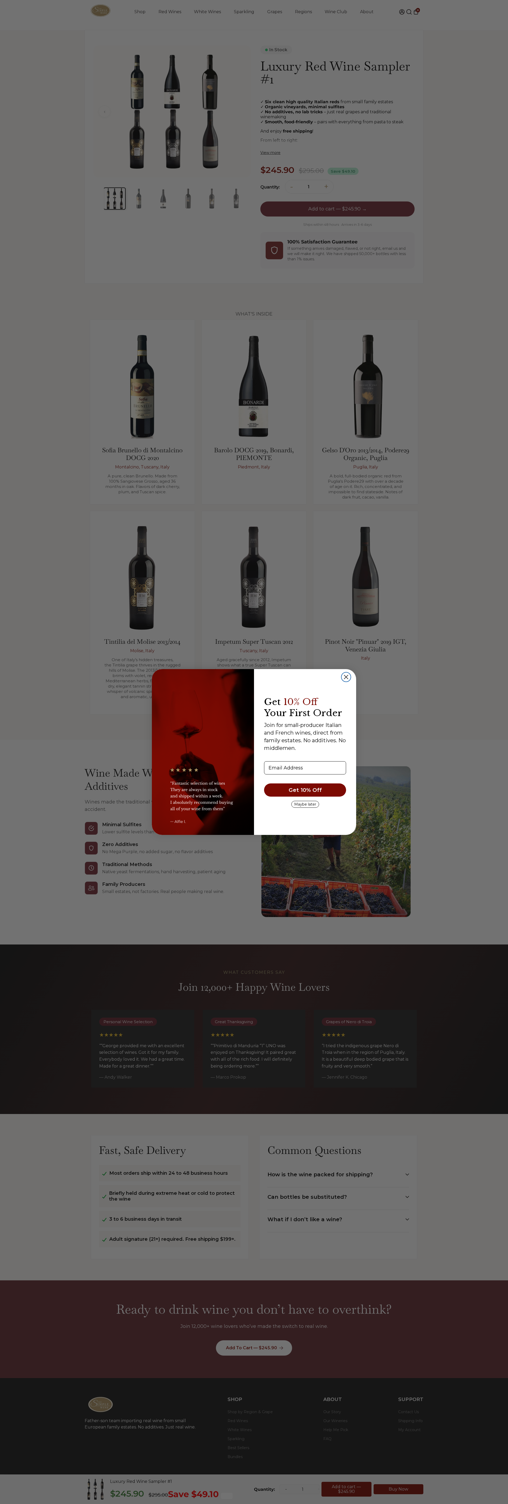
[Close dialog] (346, 677)
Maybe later (305, 804)
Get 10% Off (305, 790)
